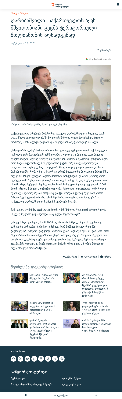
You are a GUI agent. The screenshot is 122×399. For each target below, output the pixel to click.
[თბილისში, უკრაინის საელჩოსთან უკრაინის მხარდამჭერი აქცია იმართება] (19, 306)
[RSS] (55, 358)
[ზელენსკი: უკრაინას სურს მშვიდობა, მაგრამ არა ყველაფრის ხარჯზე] (19, 278)
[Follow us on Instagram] (41, 358)
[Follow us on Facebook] (13, 358)
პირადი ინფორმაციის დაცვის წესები (31, 384)
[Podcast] (62, 358)
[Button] (104, 50)
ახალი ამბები (19, 13)
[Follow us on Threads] (48, 358)
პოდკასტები (61, 395)
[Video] (26, 395)
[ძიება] (95, 395)
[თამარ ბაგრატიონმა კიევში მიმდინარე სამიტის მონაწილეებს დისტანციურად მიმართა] (71, 323)
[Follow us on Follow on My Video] (34, 358)
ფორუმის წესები (71, 378)
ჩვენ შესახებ (18, 378)
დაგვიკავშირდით (72, 384)
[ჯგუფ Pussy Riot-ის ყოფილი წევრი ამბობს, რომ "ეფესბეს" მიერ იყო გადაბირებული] (71, 306)
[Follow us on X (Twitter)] (20, 358)
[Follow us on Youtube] (27, 358)
